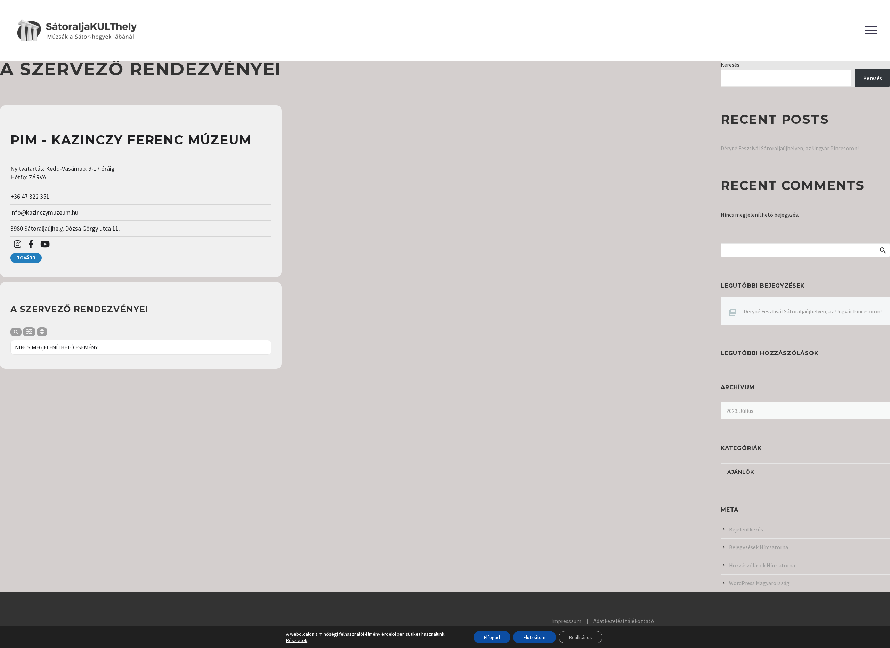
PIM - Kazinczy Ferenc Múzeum (131, 139)
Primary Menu (871, 30)
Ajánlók (740, 472)
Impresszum (566, 620)
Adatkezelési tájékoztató (623, 620)
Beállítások (580, 637)
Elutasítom (534, 637)
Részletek (296, 640)
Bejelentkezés (746, 529)
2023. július (739, 410)
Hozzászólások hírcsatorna (762, 565)
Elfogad (492, 637)
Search (882, 250)
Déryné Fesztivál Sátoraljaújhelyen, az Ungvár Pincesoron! (790, 148)
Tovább (26, 258)
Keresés (730, 64)
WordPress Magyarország (759, 582)
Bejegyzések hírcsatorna (758, 547)
